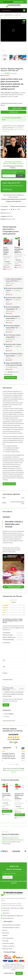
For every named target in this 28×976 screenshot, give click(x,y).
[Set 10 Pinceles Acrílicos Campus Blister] (7, 241)
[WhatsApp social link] (17, 209)
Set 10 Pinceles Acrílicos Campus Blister (6, 251)
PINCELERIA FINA (6, 800)
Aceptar (19, 973)
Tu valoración (6, 642)
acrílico (13, 219)
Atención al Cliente (7, 635)
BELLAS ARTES (9, 15)
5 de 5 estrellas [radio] (22, 632)
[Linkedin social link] (15, 209)
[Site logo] (13, 5)
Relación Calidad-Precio (9, 637)
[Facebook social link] (8, 209)
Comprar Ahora (13, 112)
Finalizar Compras (6, 131)
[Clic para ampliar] (3, 50)
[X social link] (10, 209)
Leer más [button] (6, 760)
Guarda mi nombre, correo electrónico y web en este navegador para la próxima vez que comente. (13, 694)
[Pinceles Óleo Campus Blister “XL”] (7, 787)
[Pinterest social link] (13, 209)
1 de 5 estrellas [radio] (16, 632)
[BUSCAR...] (24, 10)
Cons (4, 666)
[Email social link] (11, 209)
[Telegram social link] (19, 209)
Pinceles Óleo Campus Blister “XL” (6, 795)
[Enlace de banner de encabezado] (13, 2)
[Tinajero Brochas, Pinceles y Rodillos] (7, 851)
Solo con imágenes (9, 713)
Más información (9, 973)
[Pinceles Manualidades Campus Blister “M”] (19, 241)
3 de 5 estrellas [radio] (19, 632)
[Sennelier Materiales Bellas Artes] (19, 851)
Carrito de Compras (21, 129)
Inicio (1, 15)
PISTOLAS (17, 800)
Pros (4, 660)
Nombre (5, 673)
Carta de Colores (10, 484)
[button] (2, 36)
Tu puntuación (6, 632)
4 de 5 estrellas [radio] (20, 632)
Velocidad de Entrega (8, 639)
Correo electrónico (8, 679)
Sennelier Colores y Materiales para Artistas (14, 524)
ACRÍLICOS (17, 15)
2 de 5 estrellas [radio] (18, 632)
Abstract (8, 219)
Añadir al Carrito (10, 377)
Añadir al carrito (17, 108)
